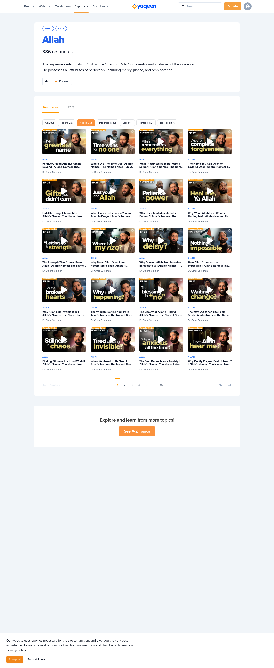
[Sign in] (248, 6)
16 (161, 385)
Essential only (36, 659)
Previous (55, 385)
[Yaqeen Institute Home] (144, 6)
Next (221, 385)
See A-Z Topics (137, 431)
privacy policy (16, 650)
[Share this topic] (46, 81)
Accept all (15, 659)
